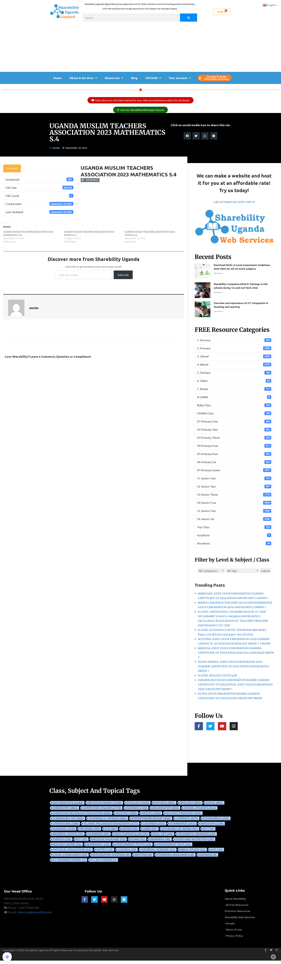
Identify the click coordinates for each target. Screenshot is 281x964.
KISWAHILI (64, 828)
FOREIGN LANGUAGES (175, 854)
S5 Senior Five (233, 510)
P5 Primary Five (233, 454)
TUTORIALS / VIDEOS (107, 818)
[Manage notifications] (273, 956)
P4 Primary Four (233, 445)
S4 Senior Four (233, 502)
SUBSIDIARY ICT (68, 818)
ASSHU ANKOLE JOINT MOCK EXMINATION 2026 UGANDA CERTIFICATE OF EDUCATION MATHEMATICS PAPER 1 (233, 666)
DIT (208, 828)
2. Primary (233, 348)
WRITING (143, 854)
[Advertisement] (140, 47)
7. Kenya (233, 388)
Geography (165, 808)
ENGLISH (138, 802)
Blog (134, 78)
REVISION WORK (104, 802)
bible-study (192, 849)
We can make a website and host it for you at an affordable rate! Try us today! (234, 183)
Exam (137, 839)
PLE (110, 828)
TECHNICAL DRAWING (196, 834)
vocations (233, 535)
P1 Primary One (233, 421)
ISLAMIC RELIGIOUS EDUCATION (111, 823)
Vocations (233, 543)
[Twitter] (210, 726)
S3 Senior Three (233, 494)
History (126, 813)
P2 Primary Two (233, 429)
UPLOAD (151, 78)
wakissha (211, 823)
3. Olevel (233, 356)
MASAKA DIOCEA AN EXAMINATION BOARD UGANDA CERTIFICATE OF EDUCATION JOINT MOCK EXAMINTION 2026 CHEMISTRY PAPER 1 (235, 684)
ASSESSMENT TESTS (133, 844)
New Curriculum (131, 834)
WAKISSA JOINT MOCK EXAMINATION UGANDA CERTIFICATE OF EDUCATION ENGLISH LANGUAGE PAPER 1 (236, 652)
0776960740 (228, 202)
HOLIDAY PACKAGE (183, 813)
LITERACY (187, 818)
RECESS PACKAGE (108, 839)
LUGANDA (154, 823)
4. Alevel (233, 364)
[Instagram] (234, 726)
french (62, 839)
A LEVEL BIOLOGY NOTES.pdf (217, 675)
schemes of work (180, 828)
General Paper (68, 834)
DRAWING (160, 839)
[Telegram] (124, 899)
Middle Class (233, 413)
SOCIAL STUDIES (200, 808)
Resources (112, 78)
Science (136, 808)
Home (57, 78)
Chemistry (65, 808)
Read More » (219, 273)
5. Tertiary (233, 372)
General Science (158, 849)
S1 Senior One (233, 478)
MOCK (214, 802)
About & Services (81, 78)
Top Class (233, 527)
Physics (164, 802)
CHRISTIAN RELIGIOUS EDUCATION (82, 813)
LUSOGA (127, 849)
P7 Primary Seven (233, 470)
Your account (178, 78)
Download (12, 168)
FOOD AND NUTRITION (194, 839)
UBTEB (129, 828)
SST (216, 849)
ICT (81, 839)
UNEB (150, 828)
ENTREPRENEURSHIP (151, 818)
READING (89, 828)
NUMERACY (98, 844)
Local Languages (70, 854)
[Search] (188, 17)
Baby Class (233, 405)
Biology (190, 802)
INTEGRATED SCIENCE (110, 854)
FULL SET (163, 834)
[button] (187, 135)
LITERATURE (65, 823)
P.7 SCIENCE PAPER (69, 860)
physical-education (72, 849)
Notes (104, 849)
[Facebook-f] (199, 726)
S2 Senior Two (233, 486)
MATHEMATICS (91, 179)
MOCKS (151, 813)
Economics (216, 818)
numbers (98, 834)
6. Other (233, 380)
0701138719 (246, 202)
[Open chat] (7, 957)
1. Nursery (233, 340)
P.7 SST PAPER (103, 860)
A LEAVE (233, 397)
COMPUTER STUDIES (102, 808)
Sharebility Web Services (103, 950)
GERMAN (207, 854)
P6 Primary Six (233, 462)
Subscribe (123, 274)
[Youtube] (222, 726)
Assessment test (173, 844)
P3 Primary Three (233, 437)
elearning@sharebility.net (35, 912)
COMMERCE (182, 823)
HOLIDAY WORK (67, 844)
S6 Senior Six (233, 519)
